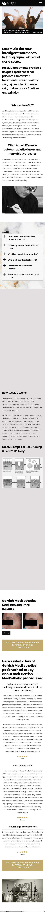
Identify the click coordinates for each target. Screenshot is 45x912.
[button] (23, 237)
